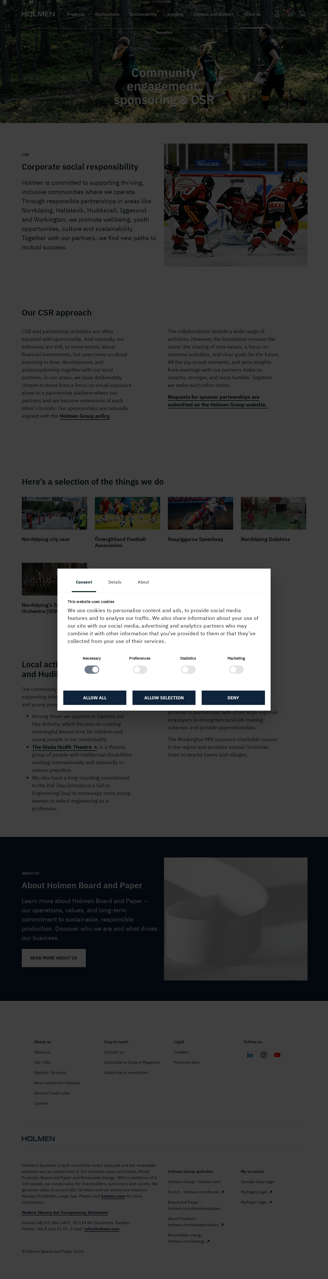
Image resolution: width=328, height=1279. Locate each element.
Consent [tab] (84, 581)
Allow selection (164, 697)
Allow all (95, 697)
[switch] (140, 670)
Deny (233, 697)
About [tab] (143, 581)
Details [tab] (115, 581)
